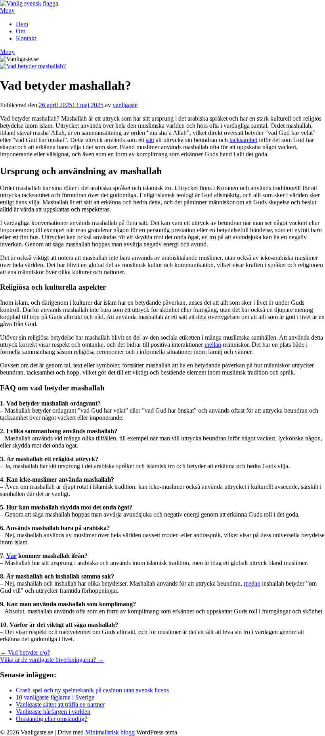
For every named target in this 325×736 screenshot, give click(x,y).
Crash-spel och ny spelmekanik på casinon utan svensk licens (92, 690)
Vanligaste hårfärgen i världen (53, 711)
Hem (22, 24)
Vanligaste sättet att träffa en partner (60, 704)
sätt (150, 139)
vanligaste (125, 105)
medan (252, 583)
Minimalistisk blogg (110, 732)
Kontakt (26, 38)
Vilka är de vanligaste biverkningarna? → (52, 659)
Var (11, 555)
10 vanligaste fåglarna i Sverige (55, 697)
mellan (213, 344)
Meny (7, 10)
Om (20, 31)
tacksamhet (243, 139)
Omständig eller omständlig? (51, 718)
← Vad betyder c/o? (25, 652)
